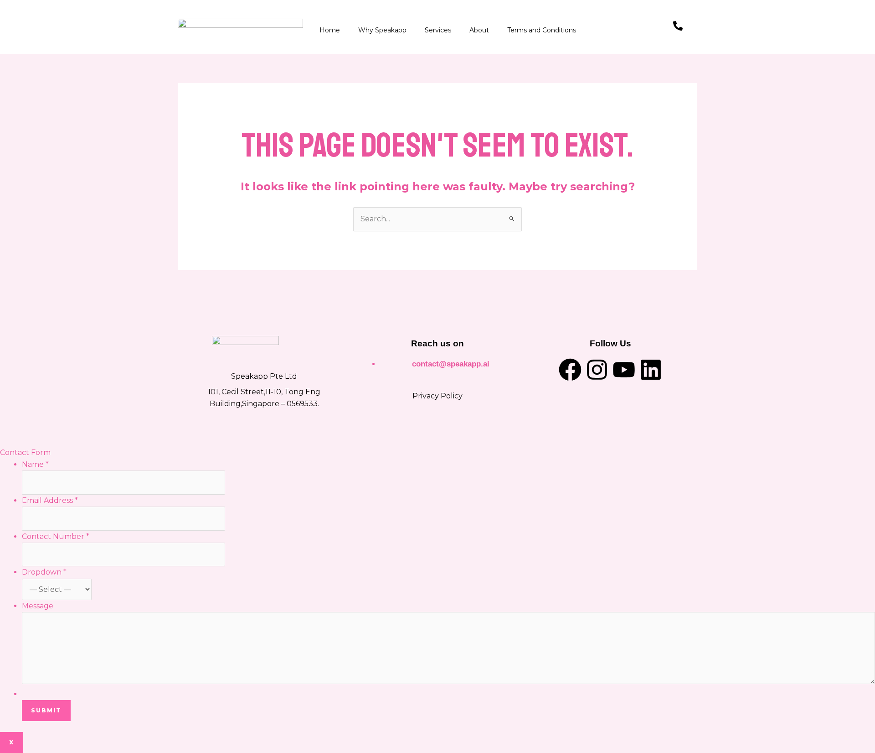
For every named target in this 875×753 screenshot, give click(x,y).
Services (438, 30)
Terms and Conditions (541, 30)
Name (35, 464)
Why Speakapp (382, 30)
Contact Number (55, 536)
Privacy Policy (437, 396)
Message (37, 605)
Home (329, 30)
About (479, 30)
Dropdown (44, 572)
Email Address (50, 500)
